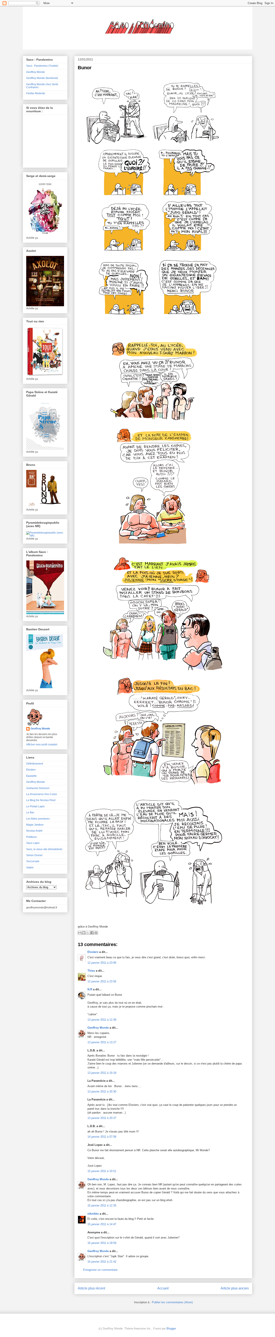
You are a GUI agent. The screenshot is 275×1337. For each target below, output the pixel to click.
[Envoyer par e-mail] (80, 933)
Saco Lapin (33, 843)
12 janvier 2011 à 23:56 (101, 981)
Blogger (171, 1328)
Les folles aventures (38, 818)
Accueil (163, 1288)
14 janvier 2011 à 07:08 (101, 1136)
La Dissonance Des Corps (41, 794)
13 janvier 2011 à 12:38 (101, 1019)
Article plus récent (91, 1288)
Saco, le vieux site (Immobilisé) (44, 849)
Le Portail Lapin (35, 806)
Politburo (31, 837)
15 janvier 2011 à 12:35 (101, 1205)
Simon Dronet (34, 855)
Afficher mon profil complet (41, 744)
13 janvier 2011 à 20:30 (101, 1091)
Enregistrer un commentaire (100, 1269)
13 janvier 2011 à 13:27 (101, 1042)
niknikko (93, 1213)
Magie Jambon (35, 824)
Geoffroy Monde (98, 1027)
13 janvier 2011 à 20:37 (101, 1118)
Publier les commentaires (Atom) (172, 1302)
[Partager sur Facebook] (92, 933)
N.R (89, 989)
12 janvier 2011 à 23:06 (101, 962)
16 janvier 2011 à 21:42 (101, 1261)
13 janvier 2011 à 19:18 (101, 1072)
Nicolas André (34, 830)
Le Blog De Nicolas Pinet (40, 800)
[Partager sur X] (88, 933)
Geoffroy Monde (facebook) (42, 78)
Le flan (30, 812)
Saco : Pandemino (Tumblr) (42, 65)
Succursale (32, 861)
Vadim (30, 867)
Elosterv (92, 952)
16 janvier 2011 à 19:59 (101, 1243)
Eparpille (31, 775)
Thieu (91, 970)
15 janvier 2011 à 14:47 (101, 1224)
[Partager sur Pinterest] (96, 933)
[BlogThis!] (84, 933)
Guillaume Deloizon (37, 788)
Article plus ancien (235, 1288)
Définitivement (34, 763)
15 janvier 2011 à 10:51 (101, 1171)
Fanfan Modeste (35, 93)
